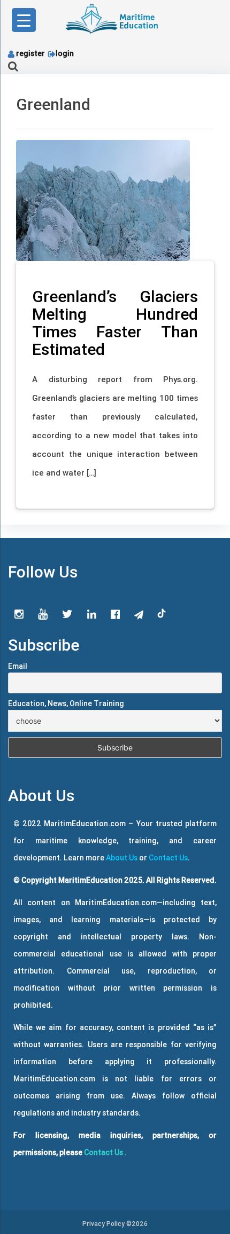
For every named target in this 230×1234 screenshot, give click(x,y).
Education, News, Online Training (66, 703)
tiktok (162, 613)
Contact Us (168, 858)
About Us (121, 858)
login (65, 53)
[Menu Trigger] (24, 20)
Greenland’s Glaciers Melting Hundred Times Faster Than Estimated (115, 323)
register (30, 53)
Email (17, 666)
